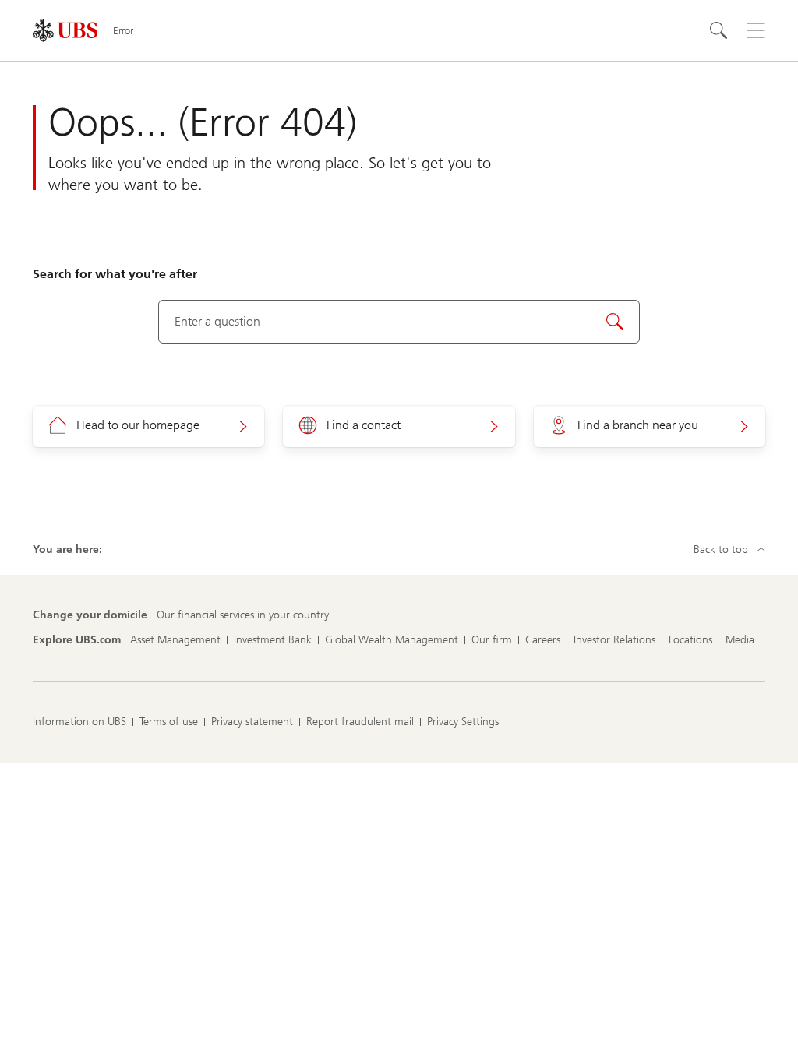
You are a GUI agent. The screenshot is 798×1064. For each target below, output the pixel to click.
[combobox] (399, 322)
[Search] (718, 30)
